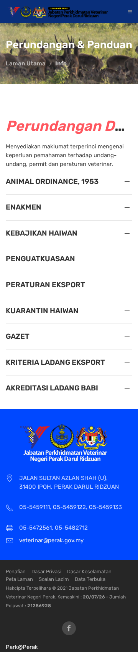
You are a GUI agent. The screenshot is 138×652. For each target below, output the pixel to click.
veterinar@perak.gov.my (51, 540)
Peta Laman (19, 579)
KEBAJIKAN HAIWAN (41, 233)
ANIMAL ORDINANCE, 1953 (52, 181)
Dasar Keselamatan (89, 571)
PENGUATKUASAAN (40, 258)
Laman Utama (26, 63)
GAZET (18, 336)
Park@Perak (22, 647)
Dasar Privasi (46, 571)
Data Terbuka (90, 579)
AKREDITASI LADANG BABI (52, 388)
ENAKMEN (23, 207)
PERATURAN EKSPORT (45, 284)
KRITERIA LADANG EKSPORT (55, 362)
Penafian (16, 571)
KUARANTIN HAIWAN (42, 310)
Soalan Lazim (54, 579)
